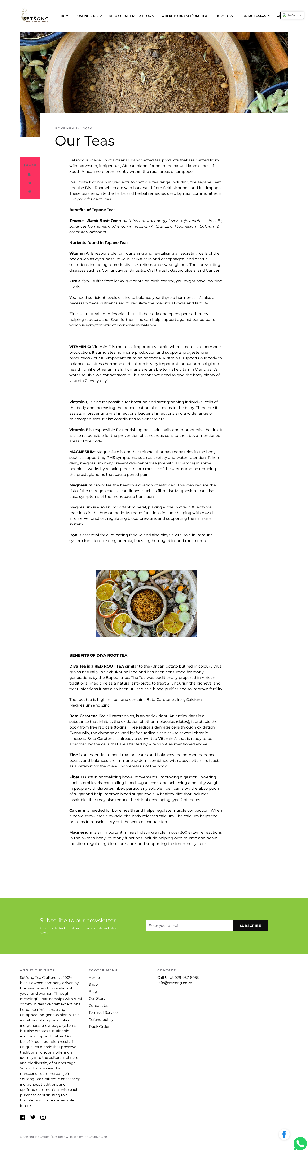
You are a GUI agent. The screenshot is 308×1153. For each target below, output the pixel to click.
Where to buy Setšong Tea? (184, 16)
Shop (93, 984)
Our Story (224, 16)
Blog (93, 991)
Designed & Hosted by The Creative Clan (79, 1136)
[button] (284, 1135)
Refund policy (101, 1020)
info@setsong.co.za (174, 983)
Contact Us (250, 16)
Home (65, 16)
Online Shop (87, 16)
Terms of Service (103, 1012)
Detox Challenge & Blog (130, 16)
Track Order (99, 1026)
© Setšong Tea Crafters (35, 1136)
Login (265, 16)
